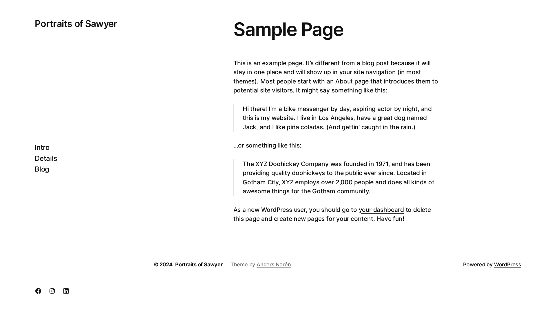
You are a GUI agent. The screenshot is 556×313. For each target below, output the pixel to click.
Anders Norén (274, 264)
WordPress (507, 264)
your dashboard (381, 209)
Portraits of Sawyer (76, 23)
